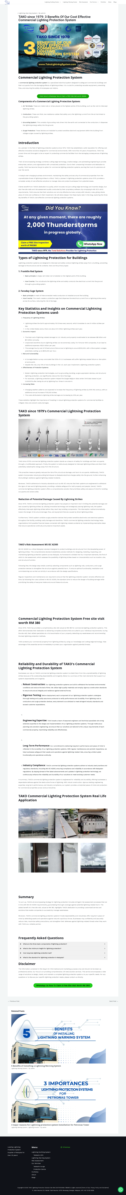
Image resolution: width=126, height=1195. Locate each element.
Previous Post (13, 1001)
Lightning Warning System (28, 13)
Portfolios (35, 1172)
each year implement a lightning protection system (82, 365)
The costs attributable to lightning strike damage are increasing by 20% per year (53, 395)
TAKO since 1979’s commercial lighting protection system (38, 461)
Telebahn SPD (38, 1155)
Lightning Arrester (33, 1127)
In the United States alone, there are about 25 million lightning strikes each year (53, 329)
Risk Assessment (37, 1161)
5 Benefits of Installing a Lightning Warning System (36, 1066)
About (34, 1175)
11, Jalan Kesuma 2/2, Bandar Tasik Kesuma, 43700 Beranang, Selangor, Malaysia (56, 1190)
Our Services (36, 1163)
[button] (60, 2)
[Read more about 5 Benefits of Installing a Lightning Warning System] (58, 1039)
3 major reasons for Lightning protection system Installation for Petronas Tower (50, 1125)
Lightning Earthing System (41, 1152)
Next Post (113, 1001)
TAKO (68, 148)
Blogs (33, 1177)
